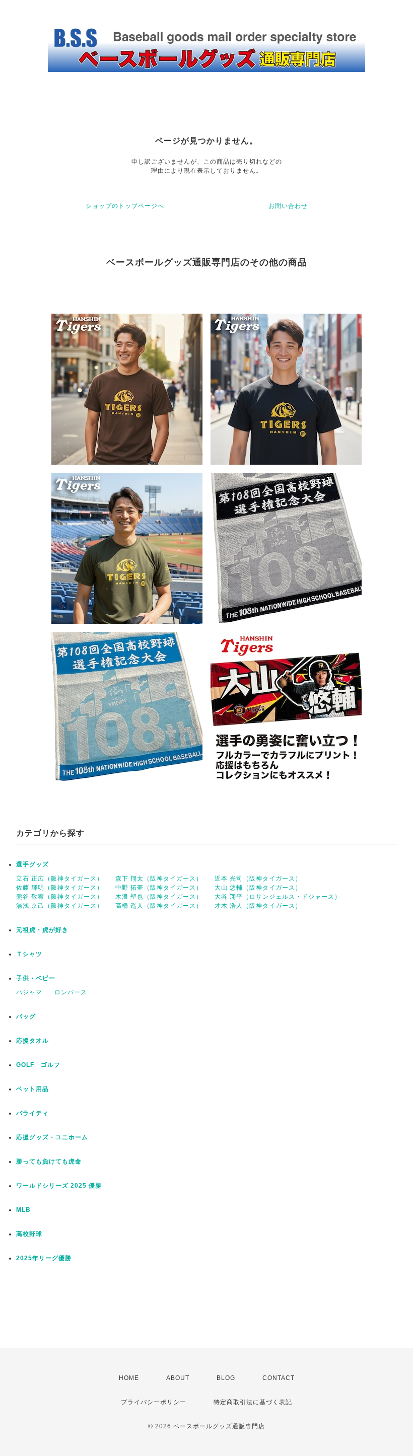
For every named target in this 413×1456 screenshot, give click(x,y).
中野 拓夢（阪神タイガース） (158, 887)
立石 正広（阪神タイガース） (59, 878)
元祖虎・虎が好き (42, 929)
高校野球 (29, 1233)
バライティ (32, 1113)
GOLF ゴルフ (38, 1064)
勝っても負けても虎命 (49, 1161)
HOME (129, 1377)
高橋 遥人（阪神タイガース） (158, 905)
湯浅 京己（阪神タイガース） (59, 905)
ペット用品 (32, 1089)
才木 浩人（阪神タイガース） (258, 905)
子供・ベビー (35, 978)
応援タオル (32, 1040)
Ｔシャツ (29, 954)
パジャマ (29, 992)
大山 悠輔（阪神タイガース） (258, 887)
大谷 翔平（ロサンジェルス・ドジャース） (278, 896)
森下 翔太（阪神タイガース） (158, 878)
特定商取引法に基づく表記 (253, 1402)
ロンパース (70, 992)
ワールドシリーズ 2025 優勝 (59, 1185)
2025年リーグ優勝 (44, 1258)
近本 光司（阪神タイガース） (258, 878)
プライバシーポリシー (153, 1402)
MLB (23, 1209)
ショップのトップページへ (125, 205)
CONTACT (278, 1377)
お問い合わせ (288, 205)
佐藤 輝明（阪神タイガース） (59, 887)
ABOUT (177, 1377)
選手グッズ (32, 864)
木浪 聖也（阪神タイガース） (158, 896)
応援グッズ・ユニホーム (52, 1137)
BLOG (226, 1377)
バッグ (26, 1016)
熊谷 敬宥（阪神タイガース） (59, 896)
